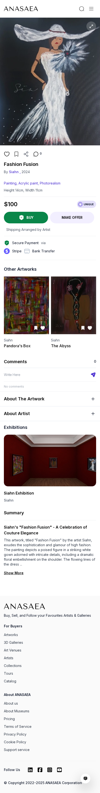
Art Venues (12, 650)
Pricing (9, 719)
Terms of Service (18, 726)
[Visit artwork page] (26, 305)
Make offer (72, 217)
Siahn (9, 500)
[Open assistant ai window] (85, 778)
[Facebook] (40, 770)
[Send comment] (93, 375)
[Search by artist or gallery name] (81, 9)
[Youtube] (59, 770)
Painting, (10, 183)
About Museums (16, 711)
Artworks (11, 635)
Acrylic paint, (28, 183)
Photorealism (50, 183)
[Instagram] (50, 770)
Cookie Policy (15, 742)
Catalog (10, 681)
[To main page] (21, 8)
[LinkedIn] (30, 770)
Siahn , (15, 172)
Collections (13, 666)
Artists (8, 658)
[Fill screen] (91, 26)
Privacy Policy (15, 734)
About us (11, 703)
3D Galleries (13, 642)
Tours (8, 673)
